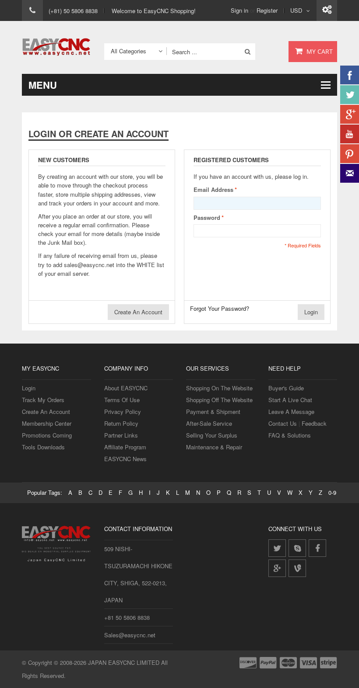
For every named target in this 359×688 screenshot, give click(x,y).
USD (296, 10)
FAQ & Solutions (289, 435)
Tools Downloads (43, 447)
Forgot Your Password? (219, 308)
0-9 (332, 492)
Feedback (314, 423)
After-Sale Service (209, 423)
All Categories (128, 51)
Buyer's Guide (286, 388)
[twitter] (277, 548)
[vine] (297, 568)
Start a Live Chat (290, 400)
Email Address (213, 189)
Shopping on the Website (219, 388)
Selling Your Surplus (211, 435)
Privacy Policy (122, 411)
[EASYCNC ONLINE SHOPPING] (56, 47)
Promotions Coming (47, 435)
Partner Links (121, 435)
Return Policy (121, 423)
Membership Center (46, 423)
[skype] (297, 548)
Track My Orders (43, 400)
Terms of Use (122, 400)
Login (28, 388)
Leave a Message (291, 411)
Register (267, 10)
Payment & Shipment (213, 411)
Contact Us (282, 423)
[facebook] (317, 548)
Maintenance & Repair (214, 447)
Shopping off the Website (219, 400)
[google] (277, 568)
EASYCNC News (125, 459)
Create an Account (46, 411)
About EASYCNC (126, 388)
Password (207, 217)
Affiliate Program (125, 447)
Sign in (239, 10)
